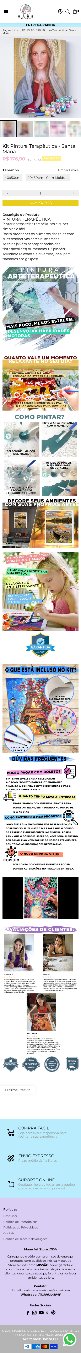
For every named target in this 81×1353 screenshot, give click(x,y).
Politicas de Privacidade (20, 1227)
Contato (9, 1233)
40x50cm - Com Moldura (47, 178)
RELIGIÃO (28, 30)
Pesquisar (10, 1216)
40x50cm (13, 178)
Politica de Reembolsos (20, 1221)
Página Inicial (10, 30)
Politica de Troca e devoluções (25, 1239)
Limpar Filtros (68, 170)
